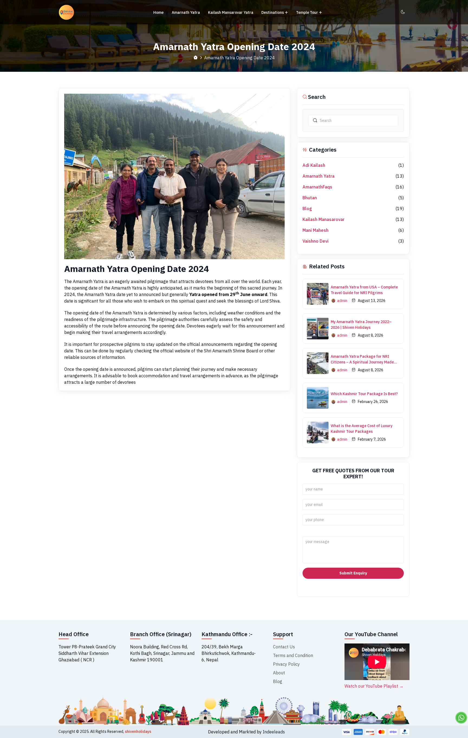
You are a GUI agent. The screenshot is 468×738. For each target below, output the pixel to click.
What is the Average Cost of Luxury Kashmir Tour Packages (361, 428)
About (279, 672)
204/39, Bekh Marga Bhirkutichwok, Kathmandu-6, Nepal (229, 653)
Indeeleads (274, 731)
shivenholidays (138, 731)
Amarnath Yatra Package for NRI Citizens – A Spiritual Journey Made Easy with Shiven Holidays (362, 359)
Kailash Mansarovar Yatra (230, 12)
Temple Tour (307, 12)
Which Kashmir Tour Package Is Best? (364, 393)
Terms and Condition (293, 655)
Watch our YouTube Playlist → (374, 686)
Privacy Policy (286, 664)
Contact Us (284, 646)
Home (158, 12)
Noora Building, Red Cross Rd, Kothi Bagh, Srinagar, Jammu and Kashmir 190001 (162, 653)
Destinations (272, 12)
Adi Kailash (314, 165)
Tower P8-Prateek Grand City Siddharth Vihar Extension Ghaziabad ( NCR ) (87, 653)
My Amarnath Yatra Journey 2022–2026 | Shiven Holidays (361, 324)
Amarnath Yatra (186, 12)
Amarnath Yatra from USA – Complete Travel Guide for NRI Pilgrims (364, 290)
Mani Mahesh (316, 230)
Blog (307, 208)
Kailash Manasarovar (323, 219)
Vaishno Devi (316, 241)
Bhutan (310, 197)
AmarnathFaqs (317, 187)
